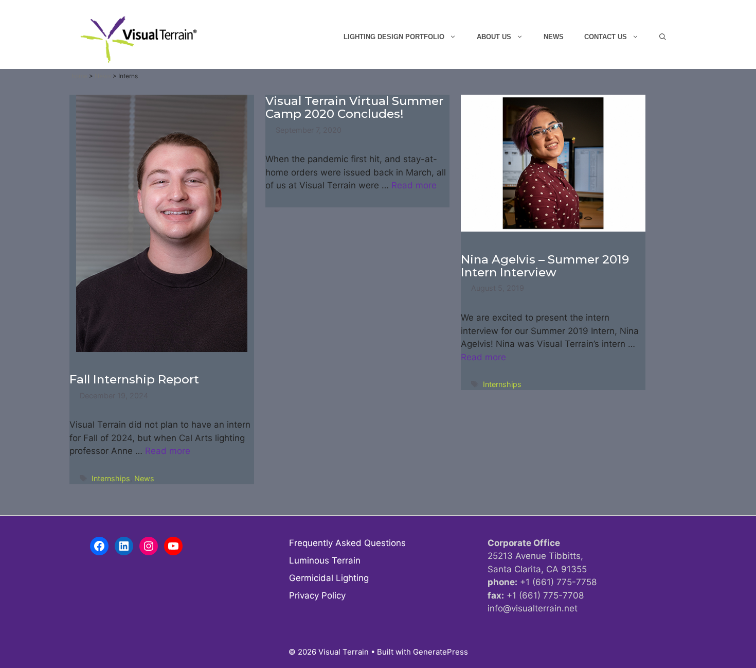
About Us (494, 37)
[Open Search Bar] (662, 37)
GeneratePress (440, 652)
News (554, 37)
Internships (111, 478)
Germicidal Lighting (329, 578)
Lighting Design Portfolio (394, 37)
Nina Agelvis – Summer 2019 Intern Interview (545, 265)
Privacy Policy (317, 595)
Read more (167, 451)
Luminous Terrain (325, 560)
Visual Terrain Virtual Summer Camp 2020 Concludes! (354, 107)
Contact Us (605, 37)
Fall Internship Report (134, 379)
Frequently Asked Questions (347, 543)
